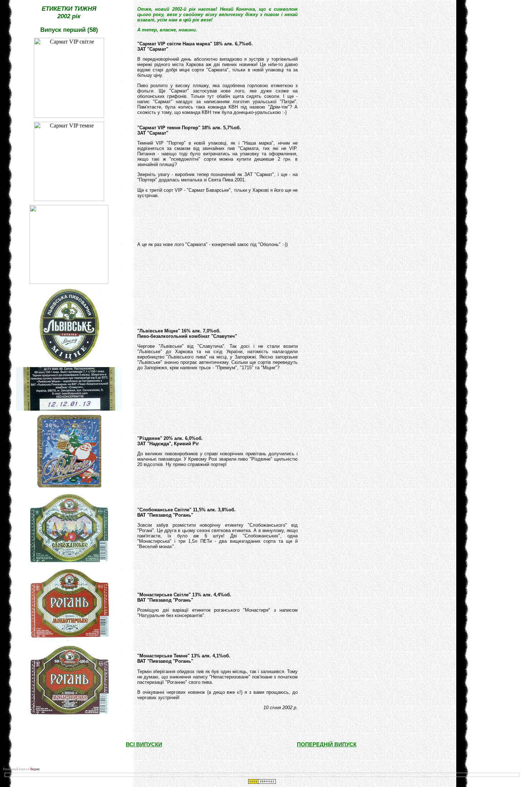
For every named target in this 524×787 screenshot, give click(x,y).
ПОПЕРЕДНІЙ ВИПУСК (326, 744)
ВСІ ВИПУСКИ (144, 744)
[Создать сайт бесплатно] (262, 782)
